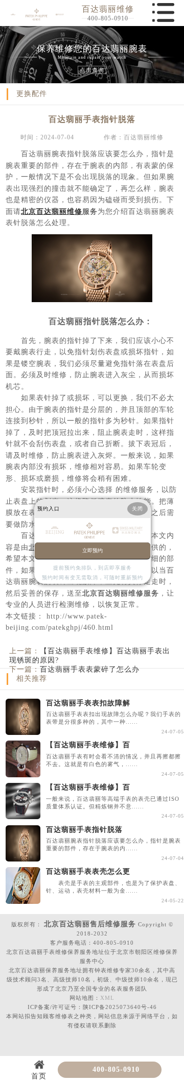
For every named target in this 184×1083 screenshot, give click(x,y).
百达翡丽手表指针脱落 (84, 829)
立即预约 (92, 550)
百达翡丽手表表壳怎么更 (88, 871)
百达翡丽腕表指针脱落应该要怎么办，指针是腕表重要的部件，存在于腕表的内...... (113, 844)
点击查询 (92, 70)
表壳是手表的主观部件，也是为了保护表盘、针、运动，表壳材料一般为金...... (113, 887)
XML (107, 998)
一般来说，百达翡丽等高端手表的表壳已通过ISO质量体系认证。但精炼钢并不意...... (112, 802)
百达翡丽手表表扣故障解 (88, 703)
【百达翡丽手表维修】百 (88, 745)
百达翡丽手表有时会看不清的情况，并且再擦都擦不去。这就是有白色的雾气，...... (113, 760)
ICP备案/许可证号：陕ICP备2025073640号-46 (92, 1007)
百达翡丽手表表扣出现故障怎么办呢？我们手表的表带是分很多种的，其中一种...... (113, 718)
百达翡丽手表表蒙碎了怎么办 (90, 669)
